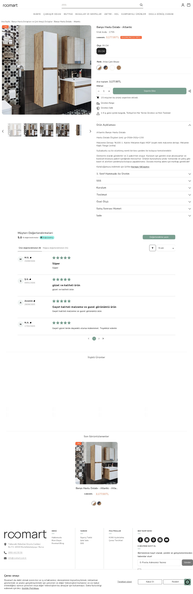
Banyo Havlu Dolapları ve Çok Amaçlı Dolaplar (32, 22)
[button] (3, 131)
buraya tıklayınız (140, 166)
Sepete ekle (150, 90)
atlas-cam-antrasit (99, 503)
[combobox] (100, 5)
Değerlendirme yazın (159, 237)
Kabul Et (150, 581)
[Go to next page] (104, 338)
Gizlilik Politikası (30, 588)
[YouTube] (166, 539)
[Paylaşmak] (188, 91)
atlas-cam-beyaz (94, 503)
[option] (46, 70)
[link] (27, 409)
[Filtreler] (152, 248)
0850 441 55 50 (15, 552)
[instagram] (147, 539)
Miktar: (100, 86)
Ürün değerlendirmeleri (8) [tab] (30, 248)
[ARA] (102, 5)
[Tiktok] (160, 539)
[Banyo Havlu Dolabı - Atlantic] (96, 463)
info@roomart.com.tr (17, 558)
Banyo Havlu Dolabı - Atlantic (96, 488)
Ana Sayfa (5, 22)
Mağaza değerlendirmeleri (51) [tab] (55, 248)
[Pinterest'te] (153, 539)
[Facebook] (140, 539)
